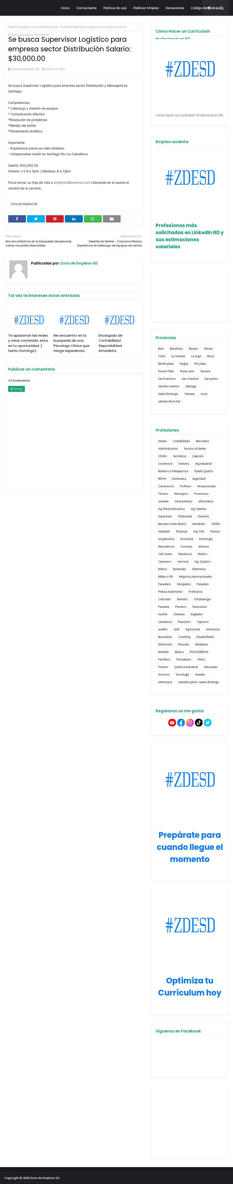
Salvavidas (210, 667)
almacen (203, 546)
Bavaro (193, 349)
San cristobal (190, 379)
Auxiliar (163, 614)
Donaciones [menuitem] (175, 8)
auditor (163, 629)
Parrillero (164, 659)
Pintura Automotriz (170, 592)
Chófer (215, 524)
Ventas (162, 441)
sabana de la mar (169, 401)
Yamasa (189, 394)
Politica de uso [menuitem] (115, 8)
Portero (163, 667)
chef (176, 629)
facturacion (199, 607)
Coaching (184, 637)
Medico (202, 554)
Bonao (208, 349)
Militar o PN (165, 577)
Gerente (163, 501)
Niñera (162, 569)
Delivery (184, 464)
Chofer (162, 456)
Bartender (179, 569)
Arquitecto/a (166, 539)
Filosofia (183, 644)
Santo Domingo (168, 394)
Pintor (201, 659)
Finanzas (181, 531)
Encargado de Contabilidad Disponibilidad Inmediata (110, 343)
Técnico (163, 494)
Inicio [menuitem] (65, 8)
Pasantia (163, 607)
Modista (163, 652)
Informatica (205, 501)
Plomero (180, 607)
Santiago (191, 386)
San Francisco (167, 379)
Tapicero (203, 622)
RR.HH (162, 479)
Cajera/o (197, 456)
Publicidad (185, 516)
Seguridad (198, 479)
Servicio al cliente (195, 449)
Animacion (213, 629)
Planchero (184, 622)
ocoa (204, 394)
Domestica (179, 479)
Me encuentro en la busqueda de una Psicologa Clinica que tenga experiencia (71, 343)
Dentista (179, 614)
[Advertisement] (190, 1121)
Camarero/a (166, 486)
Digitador (197, 614)
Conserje (186, 546)
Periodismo (183, 659)
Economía (186, 539)
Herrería (182, 561)
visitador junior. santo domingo (198, 682)
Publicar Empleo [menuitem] (146, 8)
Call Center (165, 554)
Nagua (184, 364)
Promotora (201, 494)
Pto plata (200, 364)
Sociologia (182, 674)
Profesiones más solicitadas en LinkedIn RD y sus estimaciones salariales (190, 236)
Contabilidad (181, 441)
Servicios (164, 674)
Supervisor (165, 516)
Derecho (203, 516)
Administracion (168, 449)
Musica (179, 652)
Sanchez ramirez (168, 386)
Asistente (164, 531)
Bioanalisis (165, 637)
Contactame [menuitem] (86, 8)
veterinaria (165, 682)
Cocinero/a (165, 464)
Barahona (176, 349)
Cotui (161, 356)
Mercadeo (202, 441)
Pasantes (202, 584)
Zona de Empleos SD (29, 8)
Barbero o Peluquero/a (173, 471)
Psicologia (206, 539)
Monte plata (166, 364)
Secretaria (179, 456)
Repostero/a (166, 546)
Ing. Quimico (203, 561)
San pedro (211, 379)
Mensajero (181, 494)
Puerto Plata (166, 371)
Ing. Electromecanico (171, 509)
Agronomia (192, 629)
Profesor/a (196, 592)
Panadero (164, 584)
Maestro (182, 599)
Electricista (165, 644)
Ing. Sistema (198, 509)
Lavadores (165, 622)
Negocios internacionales (195, 577)
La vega (196, 356)
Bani (161, 349)
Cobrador (164, 599)
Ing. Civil (198, 531)
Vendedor (198, 524)
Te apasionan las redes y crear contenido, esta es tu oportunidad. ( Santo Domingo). (28, 343)
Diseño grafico (203, 471)
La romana (178, 356)
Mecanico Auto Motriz (172, 524)
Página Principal (18, 27)
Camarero (164, 561)
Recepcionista (206, 486)
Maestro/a (185, 554)
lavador (200, 674)
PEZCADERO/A (199, 652)
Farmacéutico (183, 501)
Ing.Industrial (203, 464)
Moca (210, 356)
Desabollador (205, 637)
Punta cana (187, 371)
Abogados (184, 584)
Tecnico (215, 531)
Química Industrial (186, 667)
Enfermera (199, 569)
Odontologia (202, 599)
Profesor (185, 486)
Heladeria (201, 644)
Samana (205, 371)
